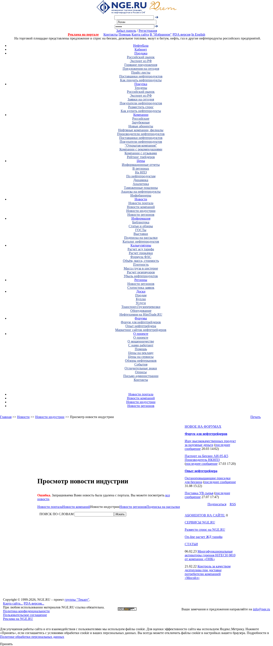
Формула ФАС (140, 257)
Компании (140, 115)
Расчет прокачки (141, 253)
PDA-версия (181, 34)
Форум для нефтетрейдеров (141, 322)
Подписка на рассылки (141, 237)
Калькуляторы (141, 245)
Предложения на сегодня (141, 68)
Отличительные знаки (141, 368)
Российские (140, 118)
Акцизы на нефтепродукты (141, 191)
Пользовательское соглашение (25, 615)
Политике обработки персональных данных (32, 637)
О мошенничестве (141, 341)
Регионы (140, 280)
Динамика (140, 180)
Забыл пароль (126, 30)
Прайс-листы (140, 72)
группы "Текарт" (77, 599)
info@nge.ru (261, 609)
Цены (141, 161)
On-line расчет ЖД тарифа (203, 537)
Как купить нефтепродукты (141, 111)
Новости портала (140, 203)
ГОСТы (140, 230)
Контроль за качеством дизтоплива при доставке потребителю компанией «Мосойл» (208, 572)
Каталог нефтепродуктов (141, 241)
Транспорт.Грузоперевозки (140, 307)
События (140, 364)
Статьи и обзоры (141, 226)
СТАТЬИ (191, 544)
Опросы (141, 372)
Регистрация (148, 30)
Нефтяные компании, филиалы (140, 130)
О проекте (140, 333)
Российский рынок (141, 57)
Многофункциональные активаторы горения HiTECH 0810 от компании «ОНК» (210, 555)
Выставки (141, 234)
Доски (140, 291)
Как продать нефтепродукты (141, 80)
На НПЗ (141, 172)
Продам (141, 295)
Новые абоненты (140, 126)
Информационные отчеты (141, 164)
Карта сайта (140, 34)
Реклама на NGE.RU (18, 619)
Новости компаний (141, 207)
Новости (141, 199)
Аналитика (141, 184)
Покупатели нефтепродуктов (141, 103)
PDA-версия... (34, 603)
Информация (140, 218)
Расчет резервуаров (141, 272)
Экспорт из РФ (141, 61)
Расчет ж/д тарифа (141, 249)
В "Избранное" (161, 34)
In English (198, 34)
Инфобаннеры (140, 195)
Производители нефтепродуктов (141, 134)
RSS (233, 504)
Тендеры (141, 88)
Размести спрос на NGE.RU (205, 529)
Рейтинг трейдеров (141, 157)
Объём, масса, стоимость (141, 260)
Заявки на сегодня (141, 99)
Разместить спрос (141, 107)
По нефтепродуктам (140, 176)
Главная (6, 417)
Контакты (110, 34)
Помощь (125, 34)
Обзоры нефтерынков (141, 360)
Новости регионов (140, 214)
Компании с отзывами (141, 153)
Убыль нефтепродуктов (141, 276)
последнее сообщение (202, 463)
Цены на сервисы (141, 357)
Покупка (140, 84)
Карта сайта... (13, 603)
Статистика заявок (140, 287)
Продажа (140, 53)
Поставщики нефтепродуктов (141, 76)
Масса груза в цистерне (141, 268)
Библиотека (140, 222)
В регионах (140, 168)
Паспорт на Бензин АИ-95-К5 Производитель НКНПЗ (206, 458)
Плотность (141, 264)
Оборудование (140, 310)
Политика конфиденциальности (26, 611)
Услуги (141, 303)
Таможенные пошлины (141, 188)
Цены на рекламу (141, 353)
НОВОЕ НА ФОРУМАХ (203, 426)
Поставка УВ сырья (199, 493)
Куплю (141, 299)
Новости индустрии (140, 211)
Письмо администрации (140, 376)
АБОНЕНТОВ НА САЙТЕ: (205, 515)
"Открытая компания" (141, 145)
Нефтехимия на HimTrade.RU (140, 314)
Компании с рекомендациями (140, 149)
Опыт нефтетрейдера (140, 326)
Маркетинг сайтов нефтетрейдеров (140, 330)
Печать (255, 417)
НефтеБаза (140, 45)
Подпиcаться (217, 504)
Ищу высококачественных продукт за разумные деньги (210, 443)
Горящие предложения (140, 65)
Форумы (141, 318)
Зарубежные (141, 122)
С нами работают (140, 345)
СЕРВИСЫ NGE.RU (200, 522)
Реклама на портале (83, 34)
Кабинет (141, 49)
